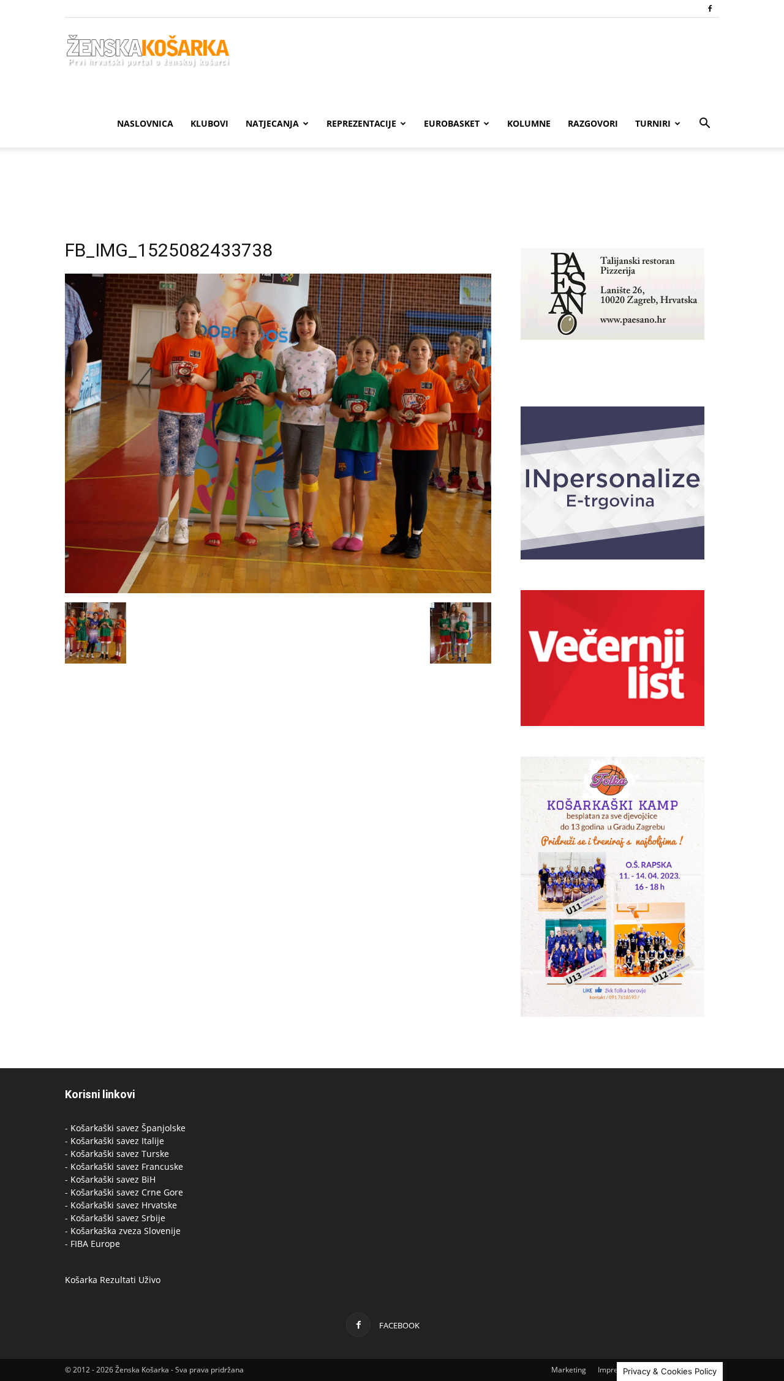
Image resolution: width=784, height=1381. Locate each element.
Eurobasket (452, 123)
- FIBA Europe (92, 1243)
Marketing (568, 1369)
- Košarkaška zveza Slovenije (123, 1231)
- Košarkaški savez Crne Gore (124, 1192)
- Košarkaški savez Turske (117, 1153)
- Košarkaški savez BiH (110, 1179)
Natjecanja (272, 123)
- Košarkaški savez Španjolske (125, 1128)
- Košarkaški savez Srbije (115, 1218)
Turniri (653, 123)
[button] (704, 124)
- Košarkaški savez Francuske (124, 1166)
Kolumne (529, 123)
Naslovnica (145, 123)
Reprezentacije (361, 123)
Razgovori (593, 123)
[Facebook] (710, 8)
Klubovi (209, 123)
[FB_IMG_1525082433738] (278, 590)
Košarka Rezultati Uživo (112, 1280)
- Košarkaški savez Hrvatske (121, 1205)
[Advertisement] (392, 189)
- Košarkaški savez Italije (114, 1141)
